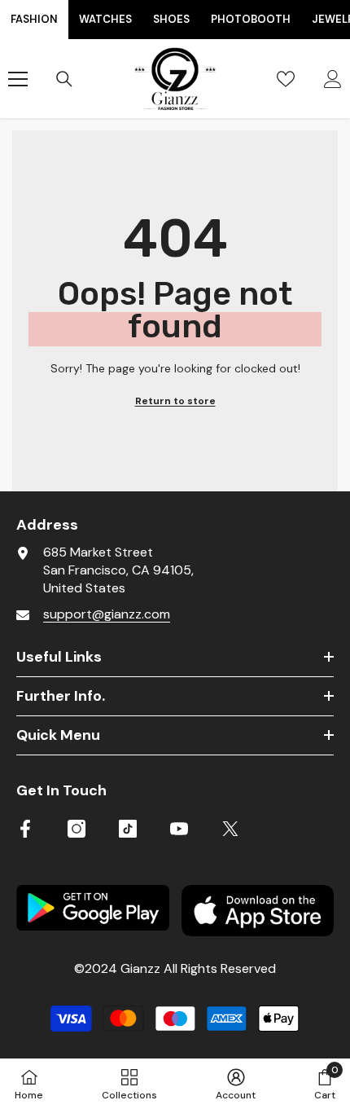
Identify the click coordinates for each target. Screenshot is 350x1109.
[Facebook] (25, 828)
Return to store (175, 400)
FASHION (34, 19)
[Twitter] (230, 828)
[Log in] (333, 79)
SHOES (171, 19)
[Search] (64, 79)
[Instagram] (76, 828)
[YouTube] (179, 828)
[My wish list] (286, 79)
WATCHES (105, 19)
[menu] (18, 79)
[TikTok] (127, 828)
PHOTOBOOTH (251, 19)
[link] (235, 1084)
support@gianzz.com (106, 614)
